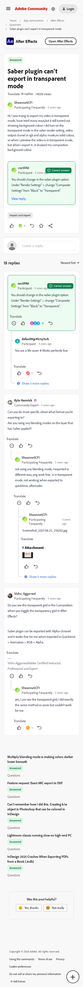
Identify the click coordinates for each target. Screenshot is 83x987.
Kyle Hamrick (23, 400)
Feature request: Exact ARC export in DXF (35, 783)
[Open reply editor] (41, 245)
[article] (41, 303)
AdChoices (19, 981)
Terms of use (45, 959)
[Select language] (53, 9)
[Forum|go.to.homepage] (31, 9)
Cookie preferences (20, 966)
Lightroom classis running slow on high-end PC (39, 835)
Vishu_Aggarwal (25, 593)
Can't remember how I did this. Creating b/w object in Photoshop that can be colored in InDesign (37, 809)
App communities (34, 20)
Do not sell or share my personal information (35, 974)
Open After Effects (61, 41)
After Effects (57, 20)
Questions (15, 24)
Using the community (21, 959)
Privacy (60, 959)
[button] (8, 10)
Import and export (20, 215)
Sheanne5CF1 (23, 102)
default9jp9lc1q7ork (35, 339)
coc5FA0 (23, 168)
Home (13, 20)
